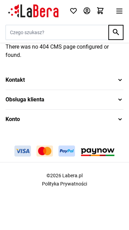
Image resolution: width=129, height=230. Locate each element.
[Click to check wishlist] (73, 11)
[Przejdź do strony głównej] (33, 11)
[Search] (115, 32)
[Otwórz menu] (119, 11)
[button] (64, 80)
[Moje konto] (87, 11)
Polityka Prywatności (64, 184)
